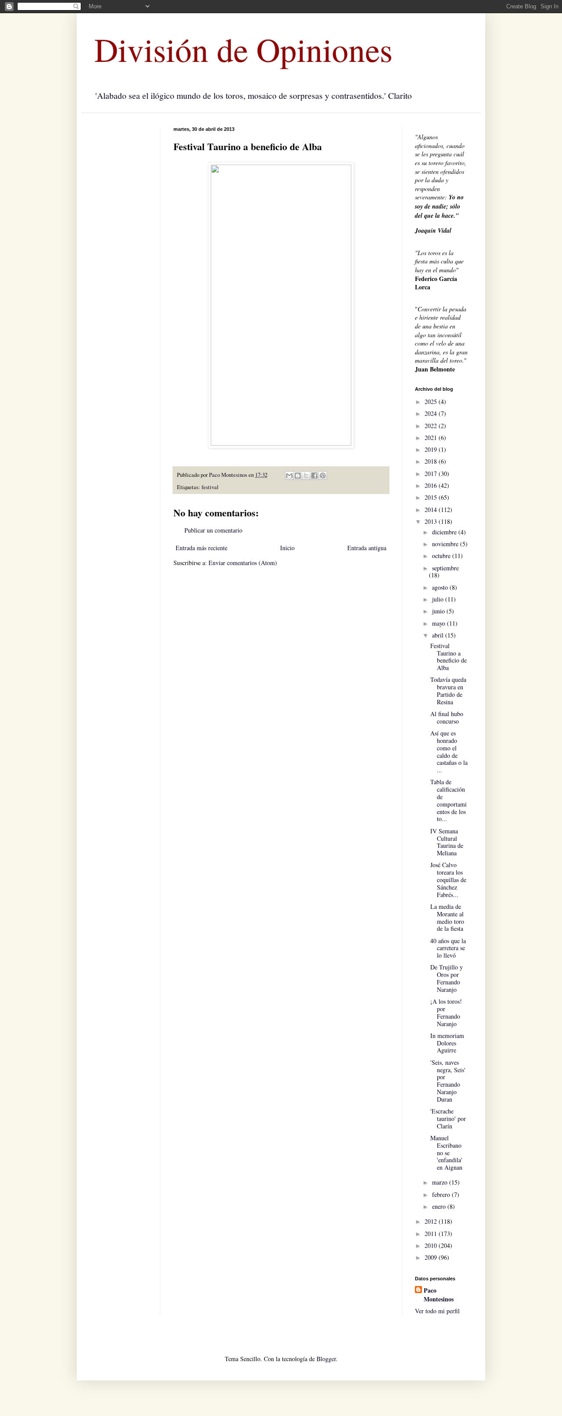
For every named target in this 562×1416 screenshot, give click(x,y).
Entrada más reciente (201, 548)
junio (439, 611)
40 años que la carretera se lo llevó (448, 948)
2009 (432, 1257)
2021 (432, 437)
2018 (432, 461)
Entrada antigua (366, 548)
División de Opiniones (243, 49)
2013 (432, 521)
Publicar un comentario (213, 530)
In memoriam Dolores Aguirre (447, 1043)
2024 (432, 413)
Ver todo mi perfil (437, 1311)
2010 (432, 1245)
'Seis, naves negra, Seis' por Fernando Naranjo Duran (447, 1080)
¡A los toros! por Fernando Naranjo (446, 1012)
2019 (432, 449)
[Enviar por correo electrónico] (289, 475)
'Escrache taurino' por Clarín (448, 1118)
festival (210, 487)
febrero (442, 1194)
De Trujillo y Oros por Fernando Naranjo (446, 978)
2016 (432, 485)
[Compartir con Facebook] (314, 475)
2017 (432, 473)
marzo (440, 1182)
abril (438, 635)
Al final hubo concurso (446, 717)
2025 (432, 401)
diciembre (445, 532)
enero (439, 1206)
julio (438, 599)
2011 (432, 1233)
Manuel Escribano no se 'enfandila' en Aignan (446, 1152)
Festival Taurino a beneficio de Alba (448, 656)
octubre (442, 555)
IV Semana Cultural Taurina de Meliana (446, 842)
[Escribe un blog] (297, 475)
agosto (441, 587)
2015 (432, 497)
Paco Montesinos (439, 1294)
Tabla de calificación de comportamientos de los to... (448, 800)
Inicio (287, 548)
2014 (432, 509)
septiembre (445, 568)
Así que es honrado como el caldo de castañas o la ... (449, 751)
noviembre (446, 544)
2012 (432, 1221)
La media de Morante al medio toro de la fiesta (447, 917)
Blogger (326, 1359)
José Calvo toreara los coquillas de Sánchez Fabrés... (448, 879)
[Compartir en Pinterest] (322, 475)
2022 (432, 426)
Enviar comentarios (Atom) (243, 562)
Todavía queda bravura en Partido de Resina (448, 690)
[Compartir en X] (306, 475)
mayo (439, 623)
